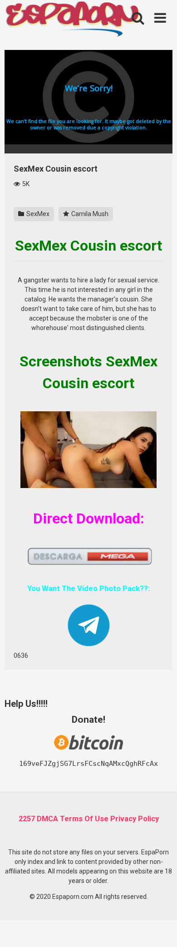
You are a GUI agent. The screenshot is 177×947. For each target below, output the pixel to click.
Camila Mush (89, 213)
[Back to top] (160, 928)
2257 (27, 818)
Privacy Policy (134, 818)
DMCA (47, 818)
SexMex (37, 213)
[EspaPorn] (73, 20)
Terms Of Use (84, 818)
